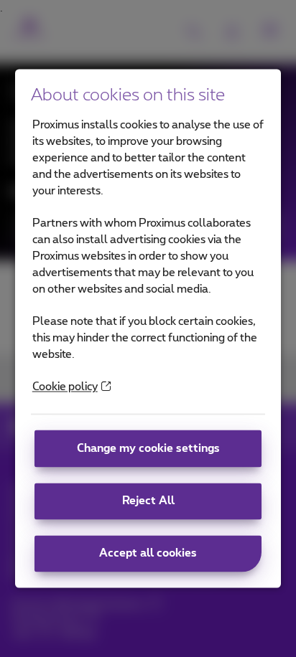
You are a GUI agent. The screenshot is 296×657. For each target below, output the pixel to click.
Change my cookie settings (148, 448)
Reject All (148, 501)
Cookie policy (65, 387)
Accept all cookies (148, 553)
